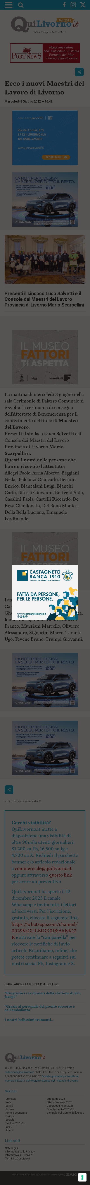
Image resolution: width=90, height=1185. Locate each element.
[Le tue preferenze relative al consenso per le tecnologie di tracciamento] (82, 1177)
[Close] (78, 565)
